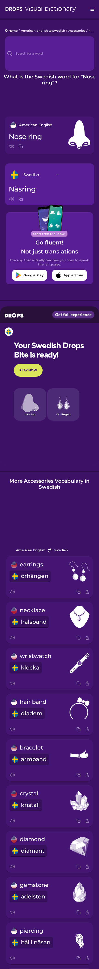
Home (13, 30)
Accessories (76, 30)
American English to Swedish (43, 30)
